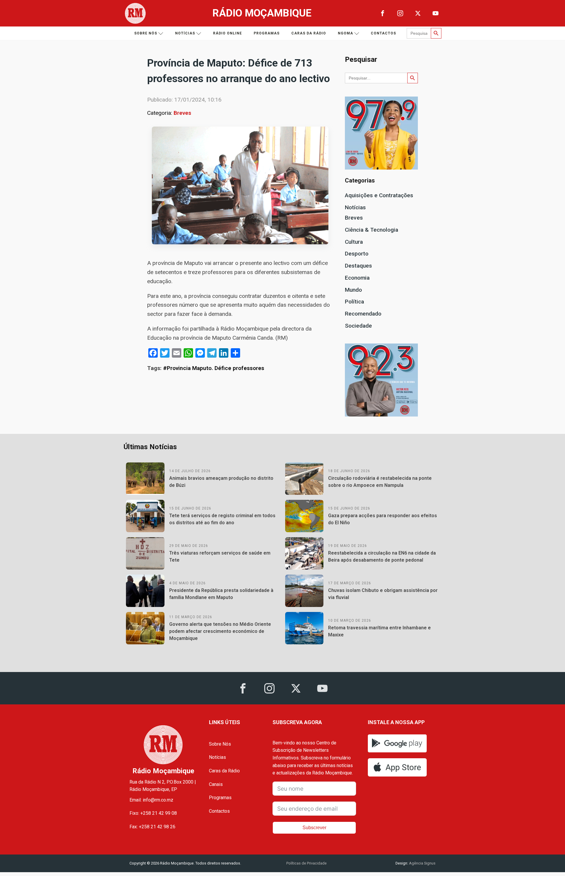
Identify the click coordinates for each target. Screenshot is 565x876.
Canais (216, 784)
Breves (182, 113)
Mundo (353, 289)
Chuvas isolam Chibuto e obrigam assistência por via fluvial (383, 594)
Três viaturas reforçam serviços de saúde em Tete (219, 556)
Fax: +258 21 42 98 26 (152, 826)
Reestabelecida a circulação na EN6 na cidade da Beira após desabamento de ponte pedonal (382, 556)
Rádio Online (227, 33)
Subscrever (314, 827)
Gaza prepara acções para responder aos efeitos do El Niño (382, 519)
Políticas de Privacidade (306, 863)
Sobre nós (145, 33)
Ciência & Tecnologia (371, 229)
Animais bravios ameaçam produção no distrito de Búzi (221, 481)
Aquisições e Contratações (379, 195)
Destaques (358, 265)
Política (354, 301)
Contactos (383, 33)
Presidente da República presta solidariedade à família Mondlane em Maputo (221, 594)
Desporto (356, 253)
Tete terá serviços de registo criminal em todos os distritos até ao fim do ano (222, 519)
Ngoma (345, 33)
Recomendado (363, 313)
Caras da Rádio (308, 33)
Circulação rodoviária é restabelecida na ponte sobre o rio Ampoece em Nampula (380, 481)
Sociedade (358, 325)
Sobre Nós (220, 744)
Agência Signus (422, 863)
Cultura (354, 241)
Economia (357, 277)
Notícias (185, 33)
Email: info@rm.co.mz (151, 800)
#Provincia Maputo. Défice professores (213, 368)
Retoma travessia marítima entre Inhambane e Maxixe (379, 631)
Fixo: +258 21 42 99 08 (153, 813)
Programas (267, 33)
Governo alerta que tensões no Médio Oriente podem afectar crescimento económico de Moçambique (220, 631)
